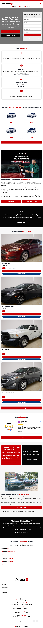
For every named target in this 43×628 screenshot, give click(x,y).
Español (4, 590)
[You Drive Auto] (7, 4)
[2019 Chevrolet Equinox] (21, 383)
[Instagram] (37, 621)
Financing (4, 592)
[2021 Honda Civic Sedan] (21, 298)
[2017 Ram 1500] (21, 341)
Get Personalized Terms (21, 271)
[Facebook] (34, 621)
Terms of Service (34, 625)
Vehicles (4, 584)
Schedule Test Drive (21, 273)
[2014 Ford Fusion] (21, 255)
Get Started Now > (21, 98)
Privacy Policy (26, 625)
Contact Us (5, 587)
